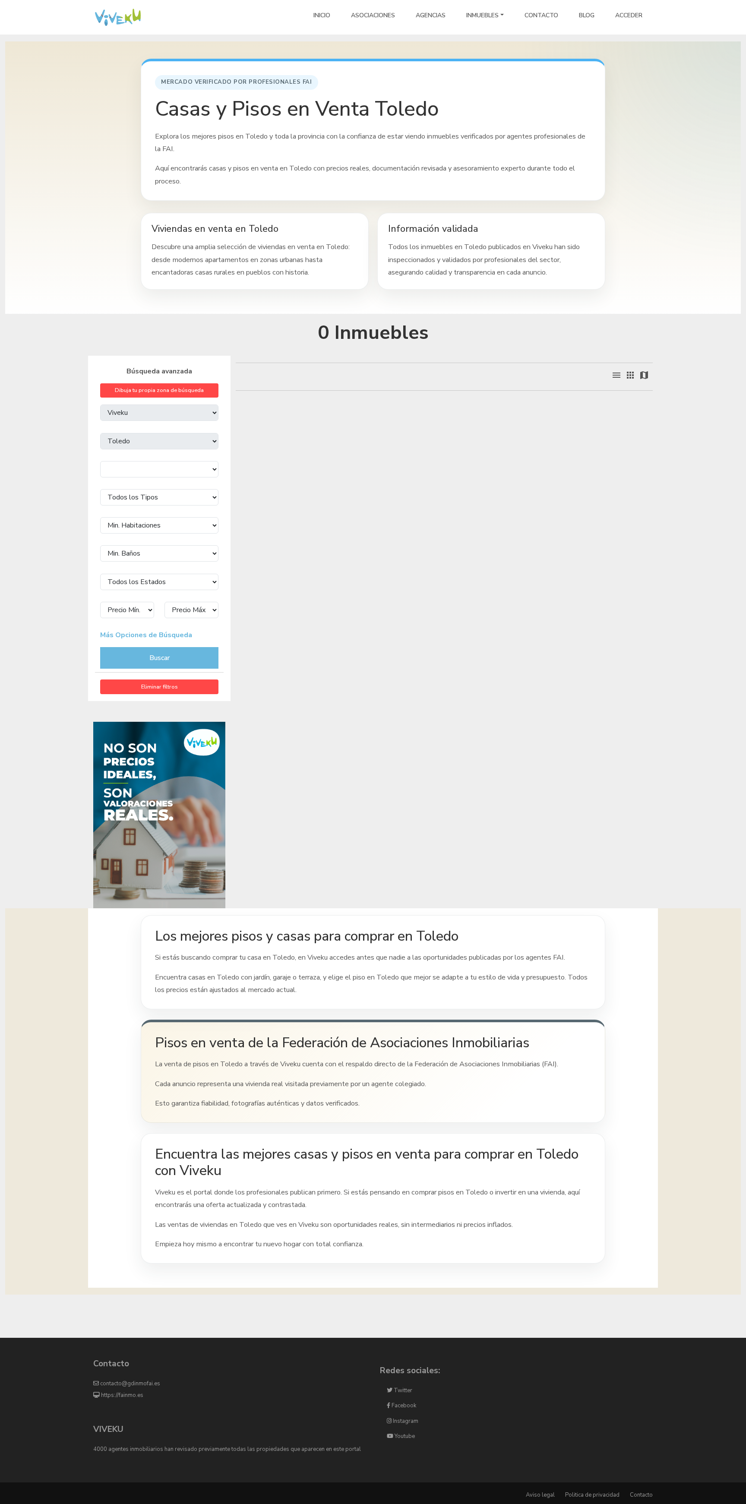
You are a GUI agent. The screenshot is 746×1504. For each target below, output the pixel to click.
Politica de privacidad (592, 1495)
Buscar (159, 658)
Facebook (403, 1405)
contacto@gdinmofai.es (129, 1383)
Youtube (404, 1436)
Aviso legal (540, 1495)
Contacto (641, 1495)
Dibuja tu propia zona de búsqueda (159, 390)
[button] (618, 378)
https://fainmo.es (121, 1395)
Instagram (405, 1421)
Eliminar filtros (159, 687)
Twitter (402, 1390)
